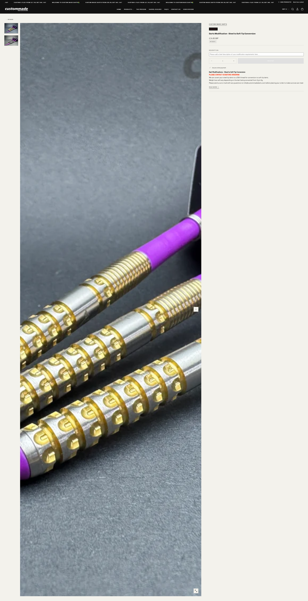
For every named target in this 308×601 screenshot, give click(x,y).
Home (119, 9)
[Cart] (302, 9)
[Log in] (297, 9)
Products (128, 9)
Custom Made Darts (218, 24)
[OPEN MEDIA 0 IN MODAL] (196, 590)
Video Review (188, 9)
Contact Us (175, 9)
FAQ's (166, 9)
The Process (141, 9)
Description (213, 50)
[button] (292, 9)
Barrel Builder (155, 9)
